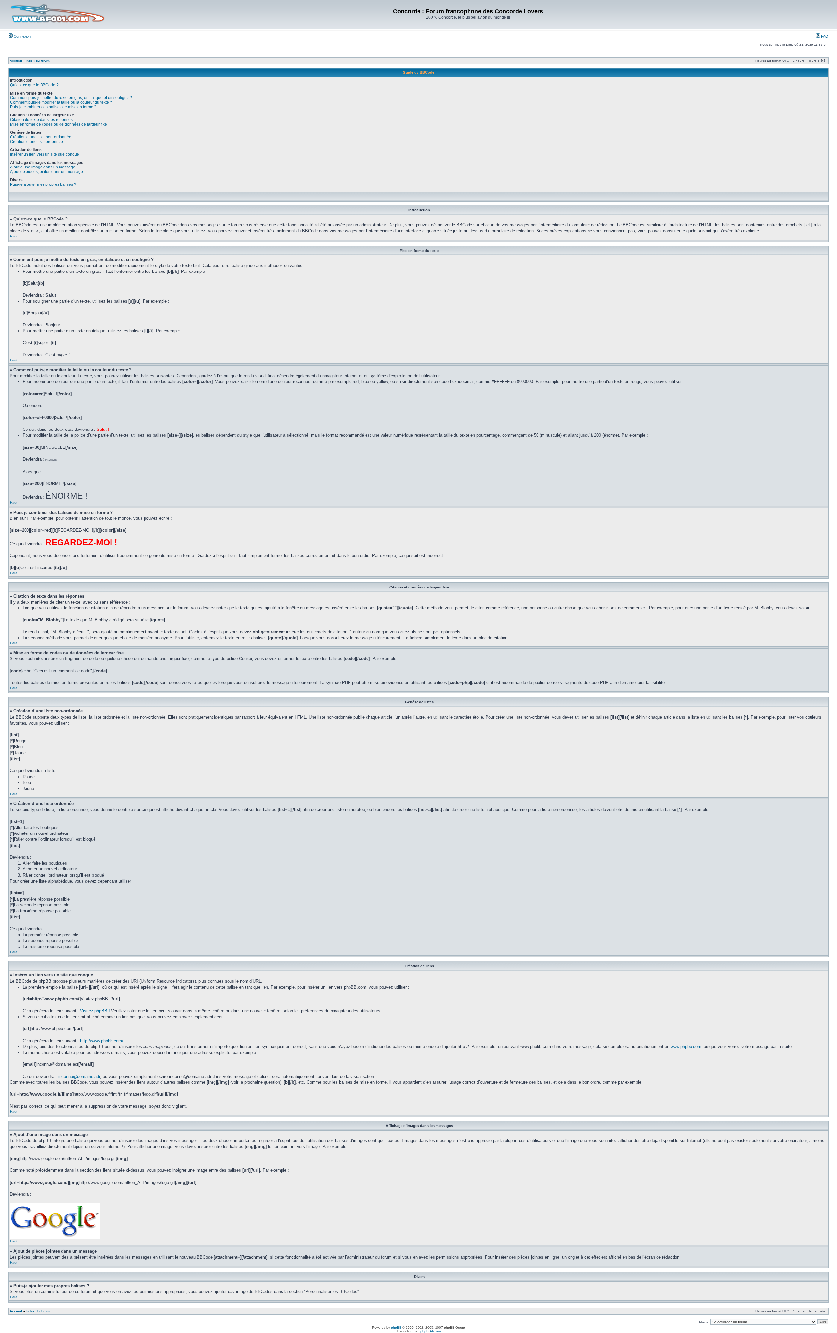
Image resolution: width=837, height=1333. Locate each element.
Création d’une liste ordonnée (36, 141)
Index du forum (38, 60)
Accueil (16, 60)
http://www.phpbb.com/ (101, 1040)
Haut (13, 236)
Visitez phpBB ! (95, 1011)
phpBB (396, 1327)
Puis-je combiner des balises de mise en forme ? (53, 107)
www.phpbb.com (686, 1046)
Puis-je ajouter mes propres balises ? (43, 184)
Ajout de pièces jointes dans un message (46, 171)
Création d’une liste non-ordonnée (40, 137)
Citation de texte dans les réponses (41, 119)
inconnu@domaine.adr (79, 1076)
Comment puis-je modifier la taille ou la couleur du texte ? (61, 102)
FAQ (824, 36)
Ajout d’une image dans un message (42, 167)
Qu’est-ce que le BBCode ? (34, 85)
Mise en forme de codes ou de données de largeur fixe (58, 124)
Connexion (22, 36)
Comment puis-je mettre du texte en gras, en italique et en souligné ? (71, 98)
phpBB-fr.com (430, 1331)
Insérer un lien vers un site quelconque (44, 154)
